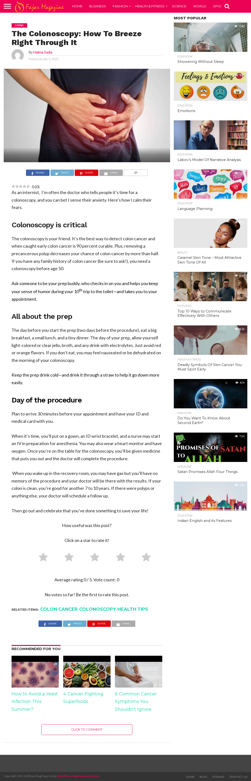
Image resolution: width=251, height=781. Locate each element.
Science (179, 6)
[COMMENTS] (136, 173)
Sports (219, 6)
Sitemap (218, 777)
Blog (203, 777)
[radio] (41, 558)
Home (77, 6)
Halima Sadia (42, 52)
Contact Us (238, 777)
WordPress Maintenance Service (78, 776)
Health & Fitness (149, 6)
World (199, 6)
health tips (132, 609)
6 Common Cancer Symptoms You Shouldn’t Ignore (136, 701)
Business (97, 6)
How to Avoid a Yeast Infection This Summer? (35, 701)
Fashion (120, 6)
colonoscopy (97, 609)
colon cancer (59, 609)
